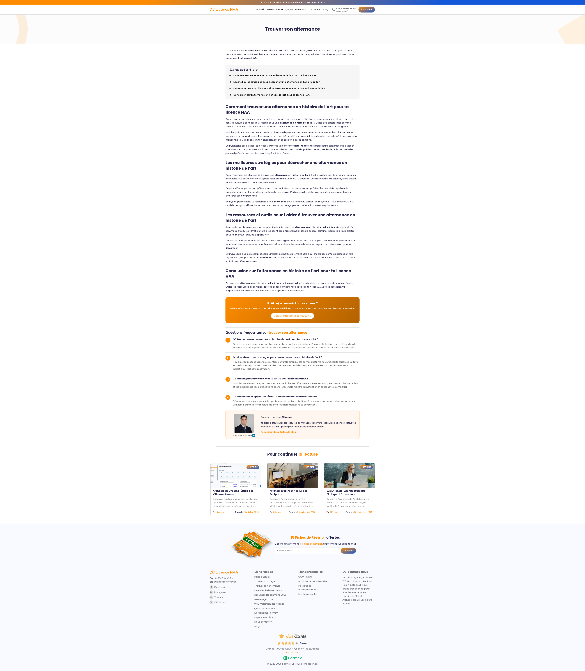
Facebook (219, 587)
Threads (218, 597)
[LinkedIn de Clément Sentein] (253, 435)
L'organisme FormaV (266, 612)
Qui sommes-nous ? (265, 608)
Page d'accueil (262, 576)
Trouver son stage (264, 581)
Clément (220, 512)
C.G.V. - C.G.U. (305, 576)
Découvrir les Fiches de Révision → (292, 316)
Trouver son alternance (267, 585)
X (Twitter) (219, 602)
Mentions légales (307, 594)
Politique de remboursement (307, 587)
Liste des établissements (268, 590)
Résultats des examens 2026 (270, 594)
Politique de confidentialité (312, 581)
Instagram (220, 592)
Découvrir (366, 9)
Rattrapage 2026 (263, 599)
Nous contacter (263, 621)
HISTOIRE (252, 467)
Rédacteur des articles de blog (278, 432)
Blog (257, 626)
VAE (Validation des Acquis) (269, 603)
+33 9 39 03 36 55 (223, 577)
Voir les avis (292, 652)
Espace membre (263, 617)
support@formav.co (225, 581)
